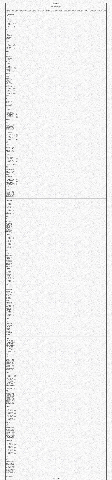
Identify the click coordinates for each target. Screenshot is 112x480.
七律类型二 (93, 11)
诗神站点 (10, 476)
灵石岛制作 (56, 479)
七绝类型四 (54, 11)
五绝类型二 (15, 11)
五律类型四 (80, 11)
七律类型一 (86, 11)
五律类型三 (73, 11)
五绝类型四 (28, 11)
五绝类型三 (21, 11)
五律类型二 (67, 11)
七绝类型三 (47, 11)
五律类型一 (60, 11)
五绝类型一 (9, 11)
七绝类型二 (41, 11)
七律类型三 (99, 11)
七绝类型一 (34, 11)
